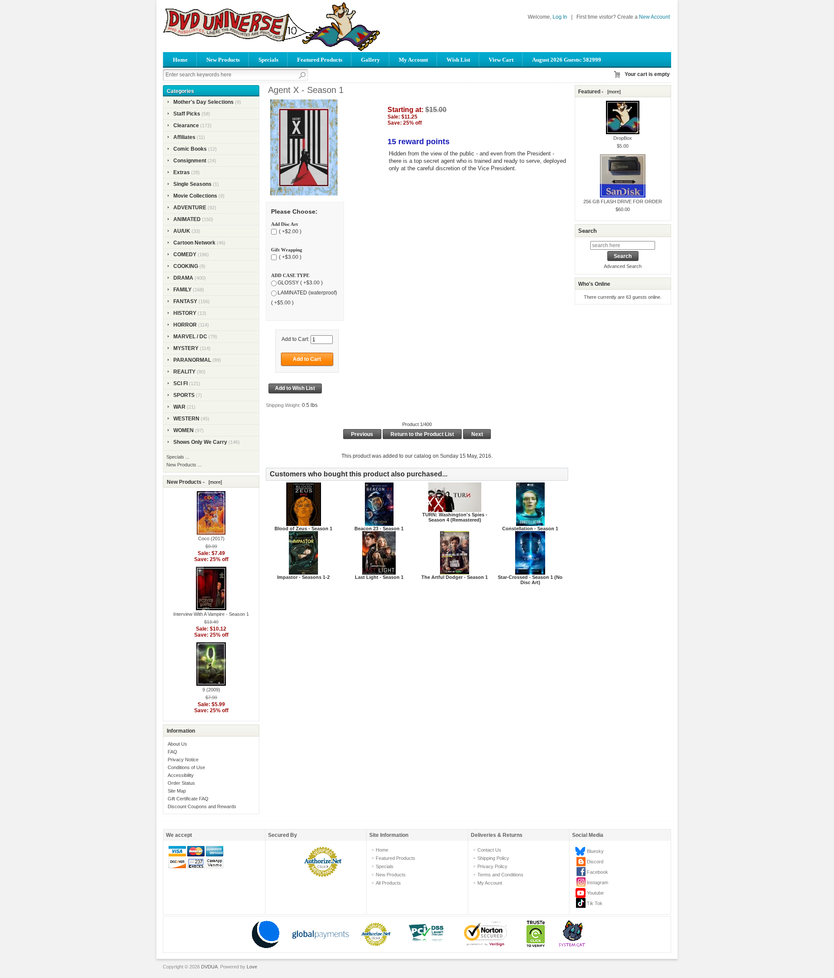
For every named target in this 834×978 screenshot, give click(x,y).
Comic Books (190, 149)
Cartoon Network (194, 243)
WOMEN (183, 430)
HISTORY (184, 313)
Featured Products (319, 59)
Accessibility (181, 775)
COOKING (185, 266)
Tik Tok (594, 903)
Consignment (189, 161)
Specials (268, 59)
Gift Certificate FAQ (188, 798)
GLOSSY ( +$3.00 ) (300, 283)
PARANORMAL (192, 360)
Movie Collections (195, 196)
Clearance (186, 125)
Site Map (177, 790)
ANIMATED (187, 219)
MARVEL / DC (190, 337)
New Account (654, 17)
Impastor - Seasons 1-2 (303, 577)
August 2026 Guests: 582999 (566, 59)
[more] (214, 482)
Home (180, 59)
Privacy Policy (492, 866)
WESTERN (186, 419)
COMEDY (184, 254)
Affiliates (184, 137)
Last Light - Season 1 (379, 577)
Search (587, 231)
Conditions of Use (186, 767)
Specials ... (177, 456)
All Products (388, 882)
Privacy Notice (183, 759)
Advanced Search (623, 266)
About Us (177, 744)
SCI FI (180, 383)
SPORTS (184, 395)
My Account (413, 59)
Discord (595, 861)
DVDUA (209, 966)
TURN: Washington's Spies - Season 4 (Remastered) (454, 517)
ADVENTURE (189, 208)
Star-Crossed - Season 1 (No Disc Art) (530, 580)
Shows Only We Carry (200, 442)
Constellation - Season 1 (530, 528)
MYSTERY (186, 348)
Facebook (597, 872)
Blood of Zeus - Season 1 (303, 528)
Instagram (597, 882)
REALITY (184, 372)
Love (252, 966)
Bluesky (595, 851)
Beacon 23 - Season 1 (379, 528)
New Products (223, 59)
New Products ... (184, 464)
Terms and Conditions (500, 874)
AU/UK (181, 231)
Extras (181, 172)
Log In (560, 17)
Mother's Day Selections (203, 102)
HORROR (185, 325)
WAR (179, 407)
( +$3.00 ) (289, 257)
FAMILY (182, 290)
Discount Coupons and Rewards (202, 806)
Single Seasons (192, 184)
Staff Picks (186, 114)
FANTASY (185, 301)
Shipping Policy (493, 858)
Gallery (370, 59)
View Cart (501, 59)
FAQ (172, 751)
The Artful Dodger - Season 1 (454, 577)
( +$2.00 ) (289, 231)
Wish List (458, 59)
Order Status (181, 783)
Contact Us (489, 849)
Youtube (595, 892)
